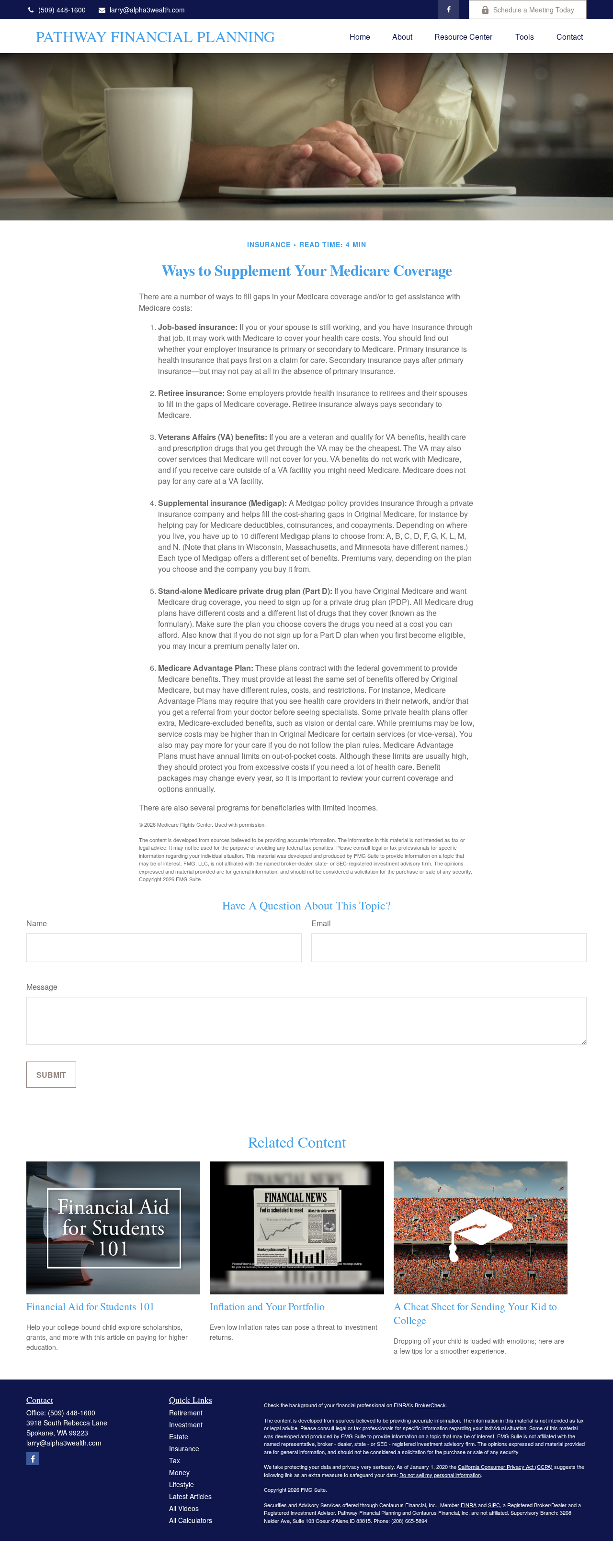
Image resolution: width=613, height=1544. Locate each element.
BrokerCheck (430, 1405)
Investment (186, 1424)
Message (41, 986)
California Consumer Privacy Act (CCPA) (505, 1466)
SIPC (494, 1505)
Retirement (186, 1412)
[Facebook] (448, 9)
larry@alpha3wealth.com (147, 9)
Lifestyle (181, 1484)
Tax (174, 1460)
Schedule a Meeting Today (533, 9)
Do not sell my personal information (440, 1474)
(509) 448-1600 (62, 9)
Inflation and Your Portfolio (267, 1306)
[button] (360, 36)
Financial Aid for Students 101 (90, 1306)
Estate (178, 1436)
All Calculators (190, 1520)
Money (179, 1472)
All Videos (184, 1508)
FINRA (469, 1505)
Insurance (184, 1448)
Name (36, 923)
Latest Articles (190, 1496)
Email (321, 923)
